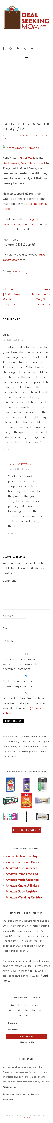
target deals (7, 277)
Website (8, 641)
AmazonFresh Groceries (21, 868)
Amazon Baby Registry (21, 891)
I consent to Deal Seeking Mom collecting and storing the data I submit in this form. (25, 706)
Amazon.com (9, 1087)
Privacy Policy (26, 1042)
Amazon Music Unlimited (22, 879)
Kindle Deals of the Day (22, 856)
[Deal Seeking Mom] (26, 30)
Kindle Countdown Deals (22, 862)
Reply (6, 450)
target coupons (43, 274)
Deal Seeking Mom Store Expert (24, 163)
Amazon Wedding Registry (24, 897)
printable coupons (28, 274)
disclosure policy (11, 1094)
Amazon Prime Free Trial (22, 874)
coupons (17, 274)
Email (8, 628)
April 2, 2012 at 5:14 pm (13, 340)
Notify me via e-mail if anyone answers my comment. (23, 683)
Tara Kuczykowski (20, 463)
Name (8, 615)
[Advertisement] (26, 90)
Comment (10, 580)
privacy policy (27, 1094)
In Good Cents (26, 158)
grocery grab (18, 271)
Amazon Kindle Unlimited (22, 885)
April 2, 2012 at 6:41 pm (18, 469)
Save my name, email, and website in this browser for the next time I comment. (23, 664)
